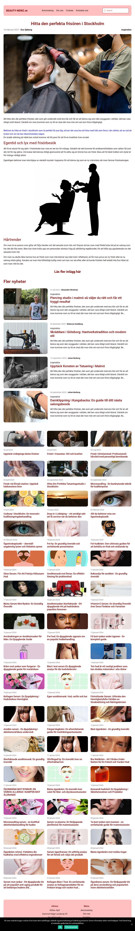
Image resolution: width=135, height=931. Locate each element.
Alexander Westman (69, 290)
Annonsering (48, 10)
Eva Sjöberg (26, 29)
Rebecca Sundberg (75, 324)
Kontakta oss (82, 10)
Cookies (69, 10)
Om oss (59, 10)
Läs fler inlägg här (67, 272)
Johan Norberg (74, 358)
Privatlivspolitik (71, 927)
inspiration (126, 29)
